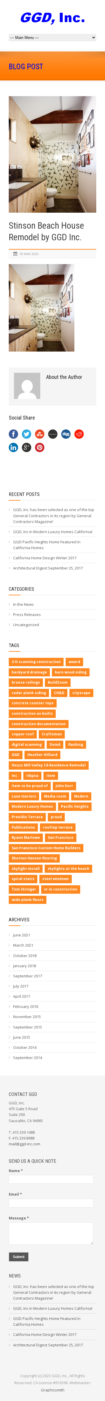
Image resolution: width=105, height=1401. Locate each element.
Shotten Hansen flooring (34, 858)
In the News (23, 604)
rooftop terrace (58, 827)
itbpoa (32, 775)
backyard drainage (29, 672)
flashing (75, 744)
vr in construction (60, 889)
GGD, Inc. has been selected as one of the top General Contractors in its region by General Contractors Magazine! (53, 515)
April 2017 (21, 996)
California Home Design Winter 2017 (44, 557)
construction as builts (32, 713)
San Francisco (61, 837)
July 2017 (20, 986)
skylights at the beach (68, 868)
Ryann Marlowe (26, 837)
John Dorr (64, 785)
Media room (55, 796)
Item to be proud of (30, 785)
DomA (55, 744)
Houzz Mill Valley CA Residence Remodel (49, 765)
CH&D (59, 692)
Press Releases (27, 614)
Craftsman (52, 734)
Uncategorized (26, 624)
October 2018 (24, 955)
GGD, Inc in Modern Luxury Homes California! (52, 531)
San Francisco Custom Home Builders (46, 847)
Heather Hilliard (42, 754)
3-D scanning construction (36, 661)
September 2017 (27, 976)
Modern (81, 796)
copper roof (23, 734)
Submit (18, 1257)
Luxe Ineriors (24, 796)
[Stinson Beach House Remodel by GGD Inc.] (52, 154)
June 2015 (21, 1037)
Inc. (15, 775)
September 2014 (27, 1057)
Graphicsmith (52, 1390)
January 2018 (24, 965)
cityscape (81, 692)
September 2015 (27, 1027)
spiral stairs (23, 878)
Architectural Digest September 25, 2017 (48, 568)
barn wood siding (71, 672)
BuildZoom (58, 682)
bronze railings (26, 682)
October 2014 (24, 1047)
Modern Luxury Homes (32, 806)
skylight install (26, 868)
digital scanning (27, 744)
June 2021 (21, 935)
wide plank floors (27, 899)
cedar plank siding (29, 692)
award (74, 661)
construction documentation (39, 723)
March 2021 (23, 945)
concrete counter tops (33, 702)
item (50, 775)
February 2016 (25, 1006)
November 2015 (27, 1016)
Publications (23, 827)
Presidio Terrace (27, 816)
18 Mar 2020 (28, 254)
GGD (16, 754)
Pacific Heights (75, 806)
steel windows (55, 878)
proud (56, 816)
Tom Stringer (24, 889)
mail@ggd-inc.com (24, 1143)
